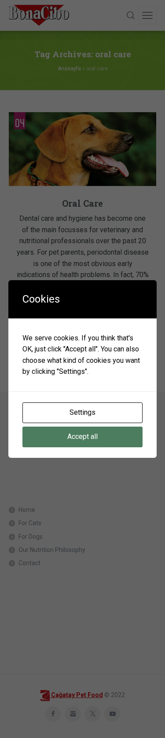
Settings (82, 412)
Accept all (82, 436)
